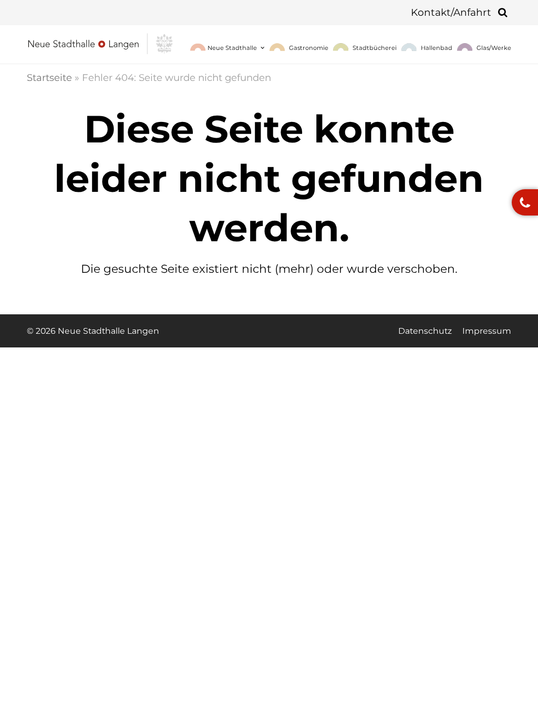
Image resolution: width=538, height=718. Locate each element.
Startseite (49, 77)
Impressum (486, 331)
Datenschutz (425, 331)
